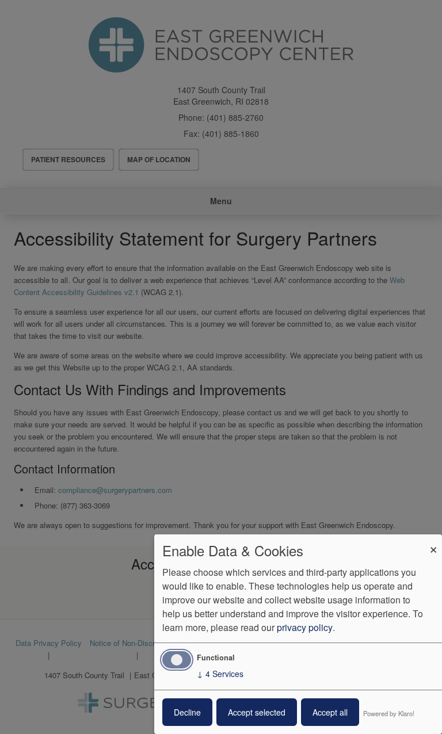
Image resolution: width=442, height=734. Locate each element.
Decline (187, 712)
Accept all (330, 712)
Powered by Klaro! (388, 713)
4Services (220, 673)
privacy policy (305, 627)
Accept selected (256, 712)
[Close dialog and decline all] (433, 541)
